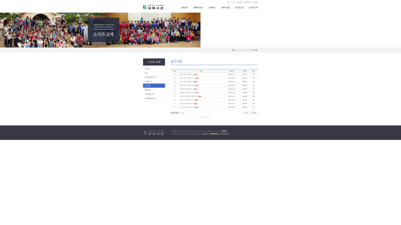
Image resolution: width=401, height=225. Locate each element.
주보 (146, 73)
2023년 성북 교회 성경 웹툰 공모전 (189, 96)
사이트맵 (255, 2)
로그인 (233, 2)
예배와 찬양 (198, 7)
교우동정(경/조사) (151, 77)
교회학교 (211, 7)
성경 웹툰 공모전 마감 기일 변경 (188, 93)
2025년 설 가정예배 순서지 (187, 82)
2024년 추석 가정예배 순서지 (187, 85)
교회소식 (147, 69)
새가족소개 (148, 81)
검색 (254, 113)
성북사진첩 (225, 7)
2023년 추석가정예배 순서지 (187, 100)
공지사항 (147, 85)
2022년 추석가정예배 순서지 (187, 107)
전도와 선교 (239, 7)
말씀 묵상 (148, 90)
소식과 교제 (253, 7)
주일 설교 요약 (149, 94)
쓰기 (246, 113)
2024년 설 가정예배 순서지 (187, 89)
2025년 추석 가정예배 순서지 (187, 78)
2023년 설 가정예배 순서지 (187, 103)
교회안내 (184, 7)
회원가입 (239, 2)
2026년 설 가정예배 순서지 (187, 74)
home (238, 50)
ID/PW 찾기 (247, 2)
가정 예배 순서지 (150, 98)
